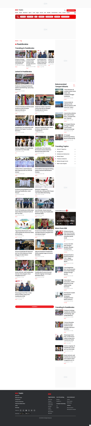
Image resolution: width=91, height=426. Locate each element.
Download (17, 413)
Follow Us (17, 410)
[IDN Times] (19, 10)
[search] (65, 10)
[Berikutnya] (54, 56)
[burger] (75, 13)
